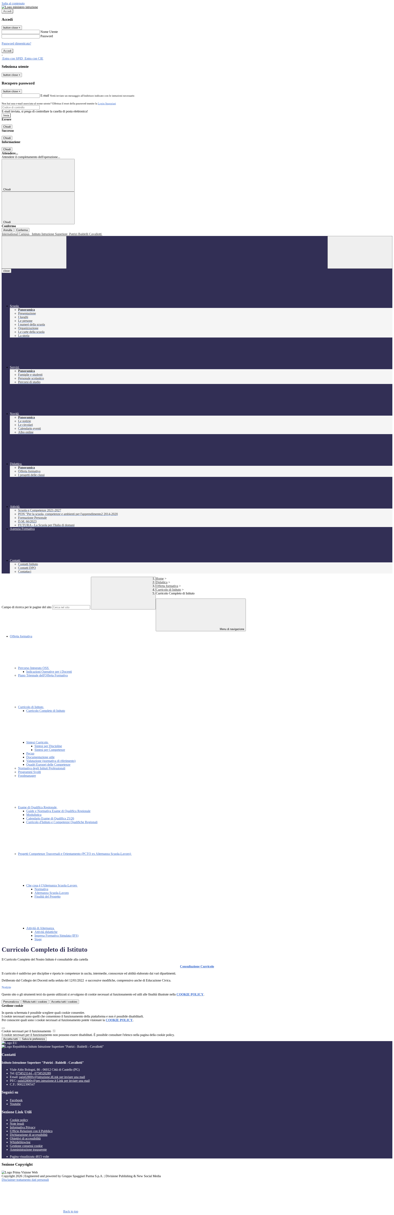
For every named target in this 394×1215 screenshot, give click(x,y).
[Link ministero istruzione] (20, 7)
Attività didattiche (45, 932)
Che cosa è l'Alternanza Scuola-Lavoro (52, 885)
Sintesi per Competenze (49, 749)
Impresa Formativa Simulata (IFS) (56, 935)
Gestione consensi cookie (26, 1146)
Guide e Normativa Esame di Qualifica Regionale (58, 811)
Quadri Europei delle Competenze (48, 764)
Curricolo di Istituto (168, 589)
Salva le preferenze (33, 1038)
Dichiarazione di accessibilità (28, 1134)
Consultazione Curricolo (197, 966)
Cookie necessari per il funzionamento (27, 1031)
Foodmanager (27, 775)
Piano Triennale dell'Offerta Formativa (43, 675)
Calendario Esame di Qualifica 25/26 (50, 818)
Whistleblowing (20, 1142)
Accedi (7, 11)
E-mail (44, 95)
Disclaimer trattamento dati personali (25, 1179)
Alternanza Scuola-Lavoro (51, 893)
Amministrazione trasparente (28, 1149)
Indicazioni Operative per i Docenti (49, 671)
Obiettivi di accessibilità (25, 1138)
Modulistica (33, 814)
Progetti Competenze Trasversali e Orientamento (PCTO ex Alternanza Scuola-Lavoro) (75, 853)
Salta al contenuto (13, 3)
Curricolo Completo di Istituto (45, 710)
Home (160, 578)
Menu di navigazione (231, 629)
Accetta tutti (64, 1001)
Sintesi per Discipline (48, 746)
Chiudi (7, 126)
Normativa (41, 889)
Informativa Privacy (23, 1127)
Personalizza (11, 1001)
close (6, 270)
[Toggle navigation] (34, 252)
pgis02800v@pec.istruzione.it (54, 1080)
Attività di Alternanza (40, 928)
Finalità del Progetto (47, 896)
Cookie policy (19, 1120)
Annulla (7, 230)
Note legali (17, 1123)
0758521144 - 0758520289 (33, 1073)
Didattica (161, 582)
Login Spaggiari (107, 103)
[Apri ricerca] (360, 252)
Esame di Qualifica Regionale (37, 807)
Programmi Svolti (29, 772)
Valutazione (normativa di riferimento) (51, 761)
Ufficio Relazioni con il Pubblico (31, 1131)
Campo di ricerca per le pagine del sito (26, 607)
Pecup (30, 753)
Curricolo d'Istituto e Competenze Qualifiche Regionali (61, 822)
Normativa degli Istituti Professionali (41, 768)
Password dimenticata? (16, 43)
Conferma (22, 230)
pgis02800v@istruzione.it (52, 1077)
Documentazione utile (40, 757)
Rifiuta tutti (35, 1001)
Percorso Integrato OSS (33, 668)
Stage (38, 939)
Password (46, 36)
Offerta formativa (167, 586)
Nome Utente (49, 32)
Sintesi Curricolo (37, 742)
